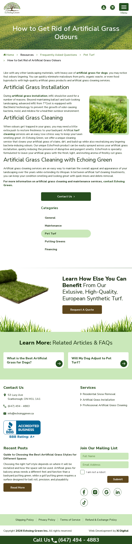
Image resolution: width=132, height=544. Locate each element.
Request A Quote (82, 310)
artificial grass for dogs (92, 73)
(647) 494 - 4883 (66, 539)
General (50, 218)
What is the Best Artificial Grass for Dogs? (27, 360)
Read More (17, 487)
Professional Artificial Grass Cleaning (105, 405)
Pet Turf (50, 233)
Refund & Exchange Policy (101, 520)
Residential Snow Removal (99, 394)
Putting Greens (55, 241)
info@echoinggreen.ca (21, 413)
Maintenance (53, 226)
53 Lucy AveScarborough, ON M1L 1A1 (24, 397)
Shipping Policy (24, 520)
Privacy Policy (46, 520)
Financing (51, 249)
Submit (118, 479)
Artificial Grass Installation (99, 400)
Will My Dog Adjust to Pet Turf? (91, 360)
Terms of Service (70, 520)
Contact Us (64, 196)
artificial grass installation (29, 96)
